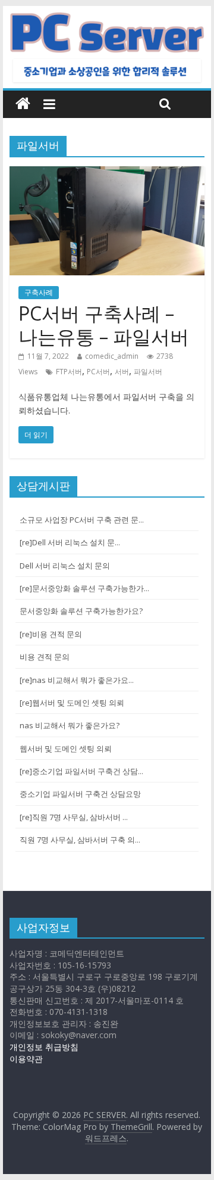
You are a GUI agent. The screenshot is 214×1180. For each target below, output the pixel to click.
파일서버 (148, 372)
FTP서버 (69, 372)
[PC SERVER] (23, 104)
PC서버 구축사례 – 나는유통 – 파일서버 (103, 324)
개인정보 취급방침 (44, 1046)
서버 (122, 372)
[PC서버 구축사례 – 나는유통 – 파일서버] (107, 173)
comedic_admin (112, 356)
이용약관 (26, 1058)
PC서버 (98, 372)
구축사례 (38, 292)
